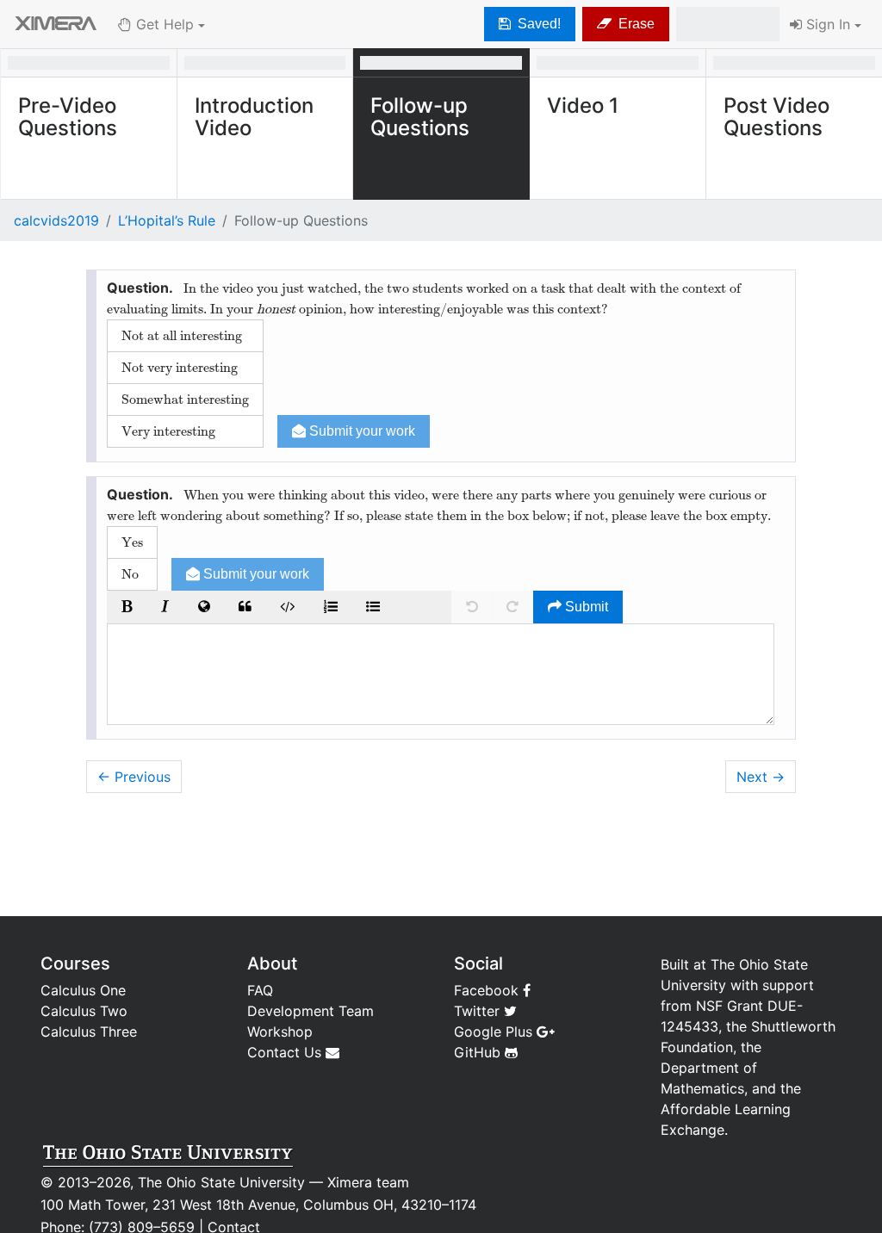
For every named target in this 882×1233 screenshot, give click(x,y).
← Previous (134, 776)
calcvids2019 (56, 220)
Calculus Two (83, 1010)
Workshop (280, 1031)
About (272, 963)
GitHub (479, 1052)
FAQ (260, 990)
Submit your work (360, 431)
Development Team (310, 1010)
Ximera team (368, 1182)
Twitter (479, 1010)
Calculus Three (88, 1031)
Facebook (488, 990)
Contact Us (286, 1052)
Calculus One (83, 990)
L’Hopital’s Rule (166, 220)
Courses (75, 963)
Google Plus (495, 1031)
